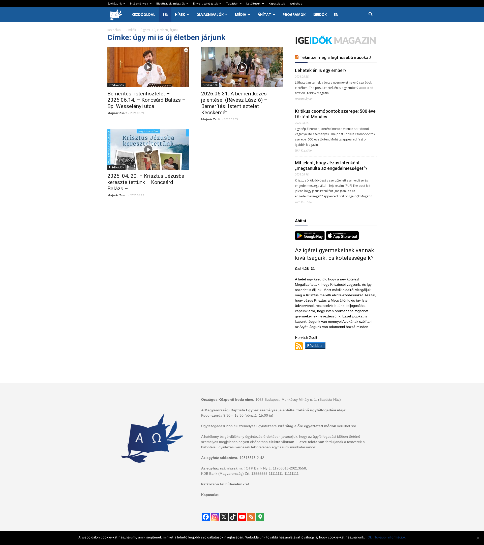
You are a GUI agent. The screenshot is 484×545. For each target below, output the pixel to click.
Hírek (180, 14)
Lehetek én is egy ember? (321, 70)
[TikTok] (233, 517)
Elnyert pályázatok (205, 3)
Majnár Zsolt (117, 113)
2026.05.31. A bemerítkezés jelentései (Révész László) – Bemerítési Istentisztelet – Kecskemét (234, 103)
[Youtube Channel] (242, 517)
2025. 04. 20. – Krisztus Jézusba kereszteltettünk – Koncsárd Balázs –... (145, 182)
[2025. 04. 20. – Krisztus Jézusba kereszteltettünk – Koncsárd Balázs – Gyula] (148, 149)
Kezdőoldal (143, 14)
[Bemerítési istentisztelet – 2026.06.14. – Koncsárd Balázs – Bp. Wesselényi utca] (148, 67)
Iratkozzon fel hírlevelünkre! (225, 484)
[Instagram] (215, 517)
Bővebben (315, 345)
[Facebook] (206, 517)
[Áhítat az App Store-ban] (342, 238)
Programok (294, 14)
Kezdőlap (114, 30)
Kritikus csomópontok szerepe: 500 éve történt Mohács (335, 113)
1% (165, 14)
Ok (370, 537)
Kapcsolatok (277, 3)
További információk (390, 537)
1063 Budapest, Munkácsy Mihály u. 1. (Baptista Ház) (298, 399)
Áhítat (264, 14)
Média (240, 14)
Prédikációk (116, 85)
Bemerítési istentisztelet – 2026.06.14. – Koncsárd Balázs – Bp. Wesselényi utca (146, 100)
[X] (224, 517)
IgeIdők (320, 14)
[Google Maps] (260, 517)
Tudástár (232, 3)
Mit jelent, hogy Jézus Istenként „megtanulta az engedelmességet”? (331, 165)
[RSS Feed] (251, 517)
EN (336, 14)
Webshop (296, 3)
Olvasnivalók (210, 14)
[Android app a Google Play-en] (310, 238)
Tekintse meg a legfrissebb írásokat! (335, 57)
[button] (371, 15)
